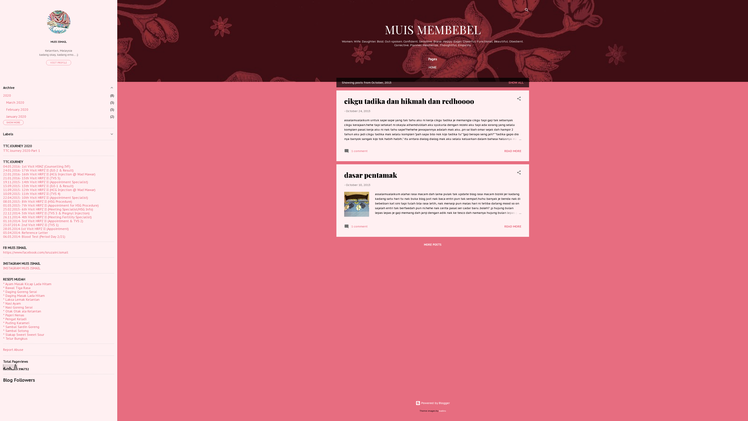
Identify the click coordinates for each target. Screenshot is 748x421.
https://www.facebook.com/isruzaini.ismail (35, 252)
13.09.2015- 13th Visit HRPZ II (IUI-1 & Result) (38, 186)
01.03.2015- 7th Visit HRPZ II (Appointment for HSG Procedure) (51, 205)
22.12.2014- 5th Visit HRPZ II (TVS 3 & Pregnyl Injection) (46, 213)
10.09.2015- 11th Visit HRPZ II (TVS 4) (31, 194)
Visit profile (58, 62)
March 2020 (15, 102)
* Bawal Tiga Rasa (16, 288)
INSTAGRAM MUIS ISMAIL (22, 268)
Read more (512, 151)
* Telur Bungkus (15, 339)
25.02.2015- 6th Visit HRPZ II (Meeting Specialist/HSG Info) (48, 209)
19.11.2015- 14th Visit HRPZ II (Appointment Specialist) (45, 182)
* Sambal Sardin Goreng (21, 327)
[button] (519, 99)
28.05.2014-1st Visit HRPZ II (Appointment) (36, 229)
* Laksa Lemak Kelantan (21, 300)
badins (442, 411)
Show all (516, 82)
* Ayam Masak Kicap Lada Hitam (27, 284)
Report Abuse (13, 350)
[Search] (526, 11)
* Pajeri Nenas (13, 315)
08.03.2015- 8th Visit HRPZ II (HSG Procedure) (37, 201)
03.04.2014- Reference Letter (25, 233)
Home (433, 67)
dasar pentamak (370, 175)
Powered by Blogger (435, 403)
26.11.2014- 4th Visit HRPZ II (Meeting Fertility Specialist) (47, 217)
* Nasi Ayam (12, 303)
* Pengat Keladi (14, 319)
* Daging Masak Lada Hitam (24, 296)
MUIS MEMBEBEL (433, 29)
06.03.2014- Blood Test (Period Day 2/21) (34, 237)
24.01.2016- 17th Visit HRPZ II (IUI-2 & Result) (38, 170)
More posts (432, 244)
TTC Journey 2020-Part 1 (21, 151)
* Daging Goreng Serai (20, 292)
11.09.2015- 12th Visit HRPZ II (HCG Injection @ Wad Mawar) (49, 190)
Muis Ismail (59, 41)
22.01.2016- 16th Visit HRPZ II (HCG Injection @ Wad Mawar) (49, 174)
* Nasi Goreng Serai (18, 307)
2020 (7, 95)
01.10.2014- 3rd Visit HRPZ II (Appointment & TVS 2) (43, 221)
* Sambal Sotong (16, 331)
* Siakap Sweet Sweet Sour (23, 335)
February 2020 (17, 109)
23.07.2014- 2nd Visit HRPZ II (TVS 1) (31, 225)
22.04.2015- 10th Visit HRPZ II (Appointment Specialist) (45, 198)
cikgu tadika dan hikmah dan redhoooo (409, 101)
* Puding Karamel (16, 323)
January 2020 (16, 117)
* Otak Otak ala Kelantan (22, 311)
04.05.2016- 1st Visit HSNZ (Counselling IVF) (36, 166)
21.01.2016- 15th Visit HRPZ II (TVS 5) (31, 178)
